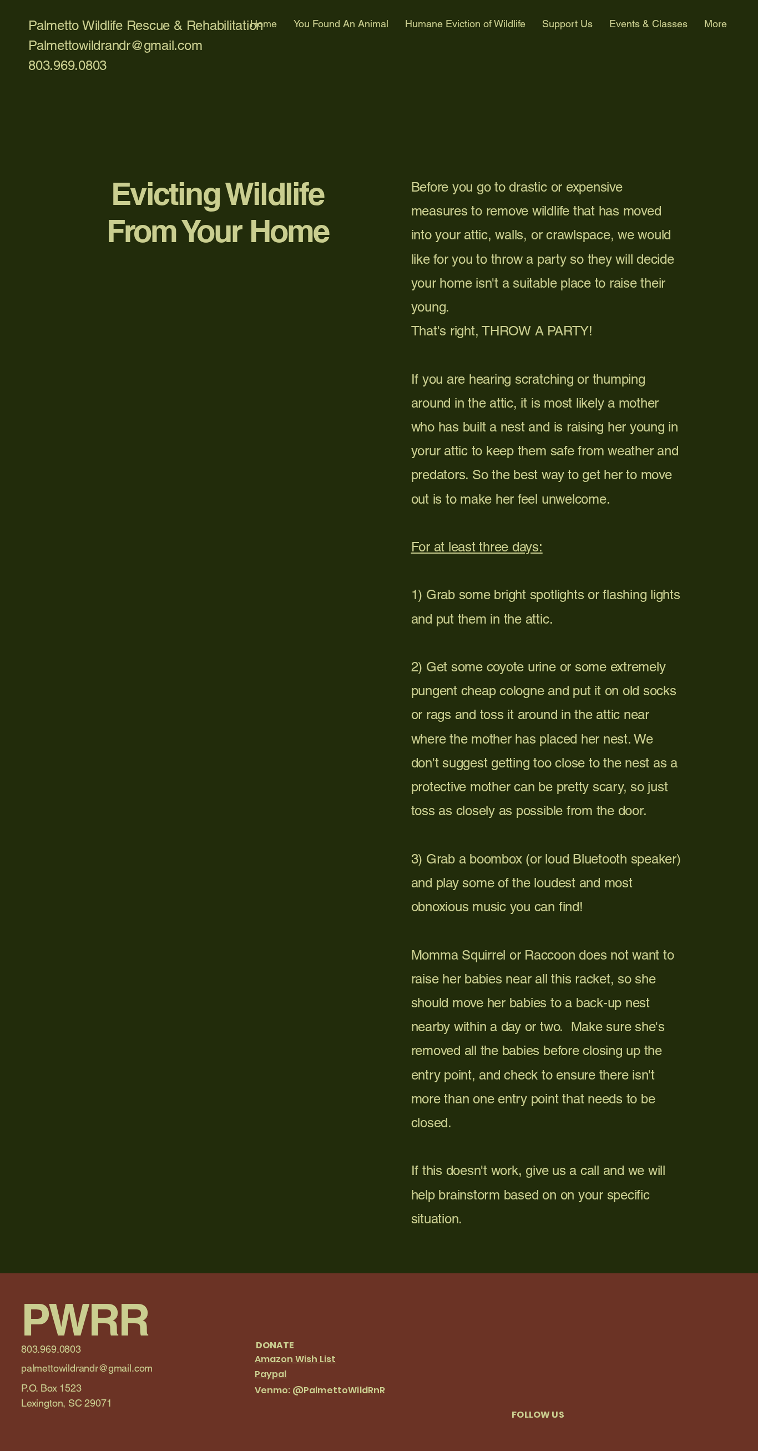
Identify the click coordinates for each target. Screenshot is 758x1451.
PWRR (84, 1319)
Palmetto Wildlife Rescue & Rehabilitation (145, 25)
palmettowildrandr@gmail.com (87, 1368)
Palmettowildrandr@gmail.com (115, 45)
